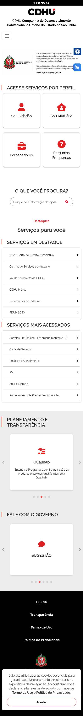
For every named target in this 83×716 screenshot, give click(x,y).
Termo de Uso (41, 627)
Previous (3, 462)
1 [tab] (34, 497)
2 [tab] (38, 497)
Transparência (41, 614)
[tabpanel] (41, 462)
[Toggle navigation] (7, 36)
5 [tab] (49, 497)
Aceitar (41, 702)
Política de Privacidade (42, 639)
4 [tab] (45, 497)
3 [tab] (41, 497)
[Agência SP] (49, 73)
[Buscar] (67, 202)
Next (79, 462)
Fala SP (41, 602)
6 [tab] (51, 582)
